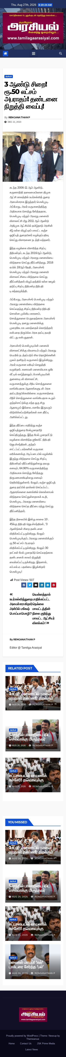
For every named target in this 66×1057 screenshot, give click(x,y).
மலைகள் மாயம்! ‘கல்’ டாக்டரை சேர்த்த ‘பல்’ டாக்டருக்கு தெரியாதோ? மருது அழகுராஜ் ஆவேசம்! (30, 969)
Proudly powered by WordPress (22, 1035)
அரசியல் (8, 76)
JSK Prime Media (46, 1043)
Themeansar (32, 1039)
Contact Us (26, 1043)
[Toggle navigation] (33, 53)
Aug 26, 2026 (20, 858)
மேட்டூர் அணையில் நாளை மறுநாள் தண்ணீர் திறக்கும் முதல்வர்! (31, 698)
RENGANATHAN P (19, 117)
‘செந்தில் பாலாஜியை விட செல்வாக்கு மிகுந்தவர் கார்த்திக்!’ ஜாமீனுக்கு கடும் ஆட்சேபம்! (31, 741)
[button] (60, 53)
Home (12, 1043)
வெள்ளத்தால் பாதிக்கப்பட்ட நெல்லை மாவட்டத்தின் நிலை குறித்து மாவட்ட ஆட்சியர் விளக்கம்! (43, 609)
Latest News (31, 1049)
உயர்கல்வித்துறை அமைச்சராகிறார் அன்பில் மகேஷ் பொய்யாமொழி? (21, 606)
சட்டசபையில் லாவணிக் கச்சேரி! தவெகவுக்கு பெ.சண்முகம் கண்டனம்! (29, 780)
